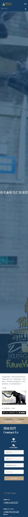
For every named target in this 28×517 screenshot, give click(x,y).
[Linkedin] (15, 493)
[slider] (23, 412)
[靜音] (19, 412)
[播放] (4, 412)
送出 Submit (14, 478)
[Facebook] (4, 493)
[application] (14, 412)
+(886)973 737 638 (11, 511)
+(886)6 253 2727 (11, 502)
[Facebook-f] (2, 8)
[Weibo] (3, 8)
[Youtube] (13, 493)
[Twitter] (9, 493)
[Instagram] (7, 8)
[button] (25, 9)
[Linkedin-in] (5, 8)
